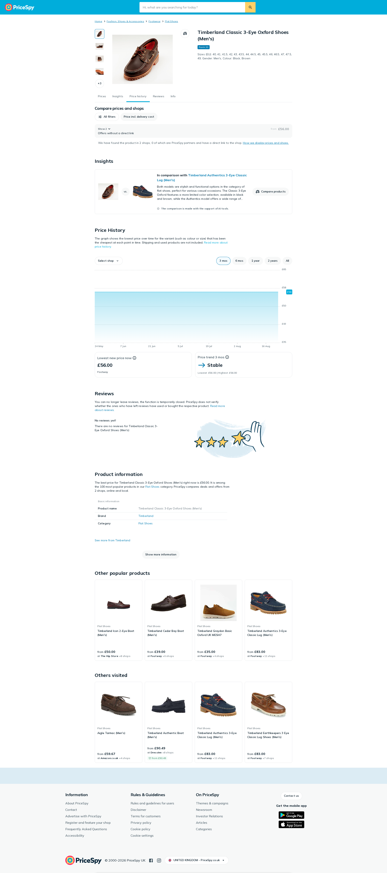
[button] (99, 83)
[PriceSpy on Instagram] (159, 860)
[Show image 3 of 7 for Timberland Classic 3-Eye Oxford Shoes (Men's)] (99, 59)
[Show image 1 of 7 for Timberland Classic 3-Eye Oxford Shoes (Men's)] (99, 34)
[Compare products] (185, 33)
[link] (193, 191)
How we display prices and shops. (266, 143)
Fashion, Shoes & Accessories (125, 21)
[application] (193, 308)
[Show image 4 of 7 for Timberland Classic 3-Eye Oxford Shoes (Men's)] (99, 71)
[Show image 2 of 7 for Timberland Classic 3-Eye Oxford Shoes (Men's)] (99, 46)
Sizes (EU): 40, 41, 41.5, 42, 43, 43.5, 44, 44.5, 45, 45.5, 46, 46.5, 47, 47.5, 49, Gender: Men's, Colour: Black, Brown (245, 56)
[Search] (250, 7)
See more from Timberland (112, 540)
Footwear (154, 21)
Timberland (145, 516)
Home (98, 21)
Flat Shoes (171, 21)
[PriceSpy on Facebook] (151, 860)
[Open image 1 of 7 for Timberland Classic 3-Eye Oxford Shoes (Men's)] (142, 59)
